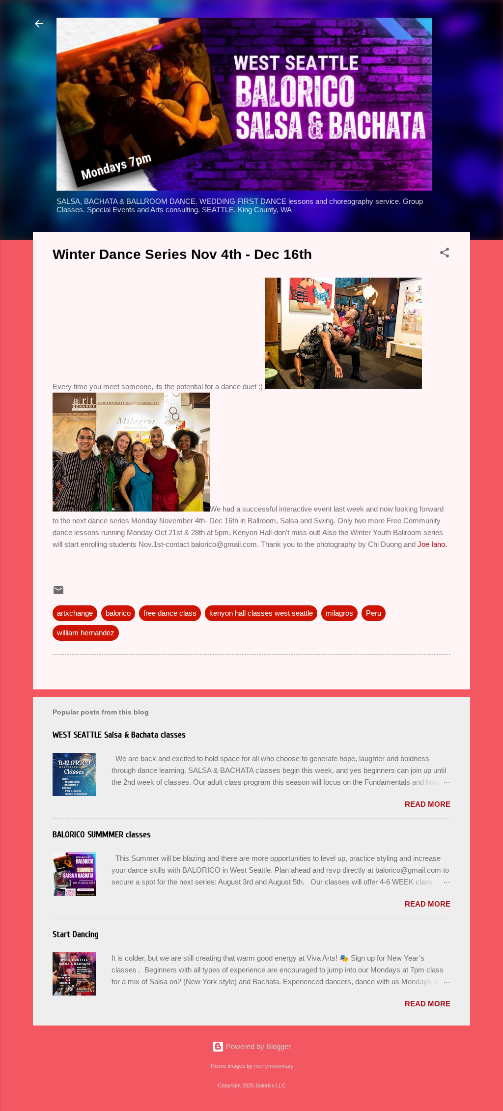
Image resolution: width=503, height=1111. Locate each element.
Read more (427, 804)
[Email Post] (58, 593)
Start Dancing (76, 934)
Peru (373, 613)
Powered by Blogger (257, 1046)
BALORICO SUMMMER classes (102, 834)
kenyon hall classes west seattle (261, 613)
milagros (339, 613)
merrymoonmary (274, 1066)
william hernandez (85, 632)
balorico (118, 613)
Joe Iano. (432, 544)
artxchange (75, 613)
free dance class (169, 613)
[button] (444, 254)
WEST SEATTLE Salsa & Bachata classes (119, 735)
